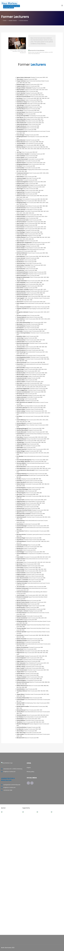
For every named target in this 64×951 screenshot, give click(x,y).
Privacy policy (30, 771)
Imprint (29, 767)
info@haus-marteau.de (9, 771)
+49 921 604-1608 (7, 790)
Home (4, 20)
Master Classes (13, 20)
